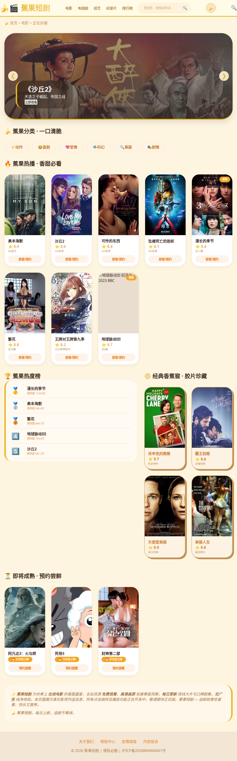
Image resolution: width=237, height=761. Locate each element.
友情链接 (129, 741)
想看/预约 (25, 259)
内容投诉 (150, 741)
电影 (68, 8)
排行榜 (127, 8)
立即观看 (31, 102)
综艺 (97, 8)
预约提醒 (25, 668)
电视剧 (83, 8)
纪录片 (111, 8)
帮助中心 (107, 741)
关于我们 (86, 741)
